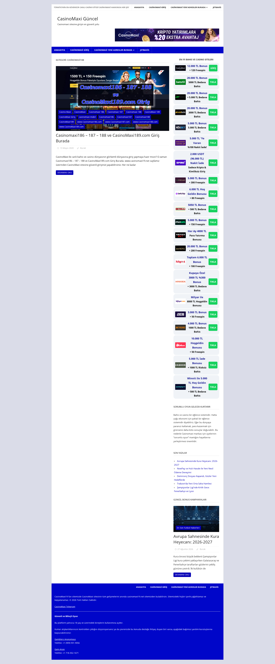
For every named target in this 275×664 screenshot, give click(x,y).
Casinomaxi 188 (133, 112)
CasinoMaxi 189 (152, 112)
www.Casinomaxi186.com (89, 121)
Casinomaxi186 (106, 117)
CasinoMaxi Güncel (77, 18)
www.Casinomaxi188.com (145, 121)
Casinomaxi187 (124, 117)
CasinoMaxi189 (66, 121)
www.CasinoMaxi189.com (71, 126)
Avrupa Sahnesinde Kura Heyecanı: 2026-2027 (196, 539)
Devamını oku (64, 172)
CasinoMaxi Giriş (157, 7)
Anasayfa (139, 7)
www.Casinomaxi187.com (117, 121)
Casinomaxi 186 (96, 112)
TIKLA (213, 82)
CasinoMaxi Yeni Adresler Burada (188, 7)
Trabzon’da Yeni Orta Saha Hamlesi (194, 483)
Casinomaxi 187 (115, 112)
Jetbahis (217, 7)
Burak (83, 148)
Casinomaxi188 (142, 117)
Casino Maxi (65, 112)
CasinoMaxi (80, 112)
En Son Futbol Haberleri (188, 527)
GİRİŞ (213, 68)
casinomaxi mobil (87, 117)
